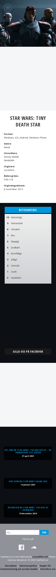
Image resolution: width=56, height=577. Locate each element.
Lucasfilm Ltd (40, 556)
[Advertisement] (28, 79)
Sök (44, 532)
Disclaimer (11, 565)
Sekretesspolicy (28, 565)
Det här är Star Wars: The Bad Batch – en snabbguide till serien (28, 451)
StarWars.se (28, 23)
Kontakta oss (48, 569)
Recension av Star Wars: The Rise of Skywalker (28, 508)
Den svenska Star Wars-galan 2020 (28, 481)
